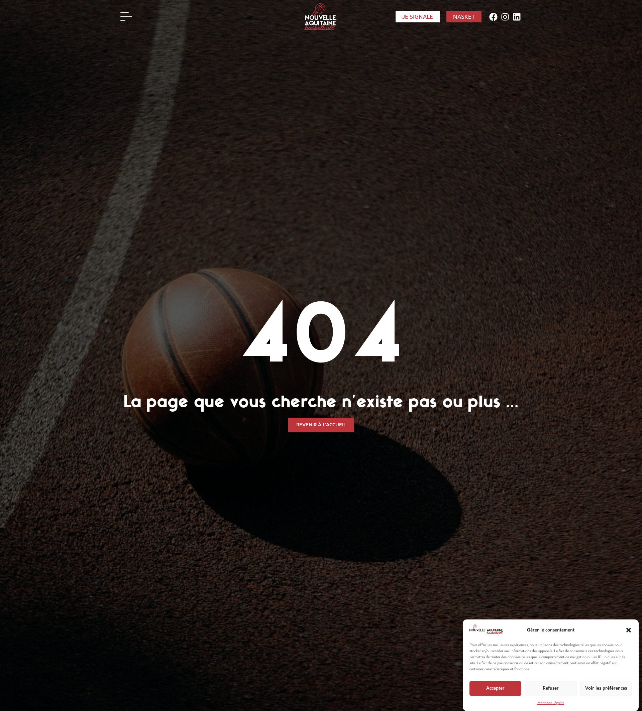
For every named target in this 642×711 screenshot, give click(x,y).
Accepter (495, 688)
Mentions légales (550, 703)
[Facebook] (493, 17)
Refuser (551, 688)
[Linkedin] (517, 17)
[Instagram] (505, 17)
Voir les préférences (606, 688)
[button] (628, 630)
